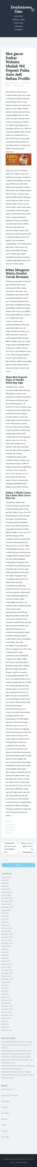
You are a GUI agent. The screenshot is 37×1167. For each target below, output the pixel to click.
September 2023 (7, 979)
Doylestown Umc (21, 9)
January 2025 (6, 931)
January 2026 (6, 895)
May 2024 (5, 955)
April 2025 (5, 922)
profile (12, 827)
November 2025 (7, 901)
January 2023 (6, 1003)
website (8, 832)
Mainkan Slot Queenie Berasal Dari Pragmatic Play (10, 847)
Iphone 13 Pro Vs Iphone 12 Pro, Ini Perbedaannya (27, 847)
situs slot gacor (7, 1089)
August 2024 (6, 946)
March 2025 (6, 925)
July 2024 (5, 949)
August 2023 (6, 982)
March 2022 (6, 1027)
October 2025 (6, 904)
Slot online (5, 1137)
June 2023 (5, 988)
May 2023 (5, 991)
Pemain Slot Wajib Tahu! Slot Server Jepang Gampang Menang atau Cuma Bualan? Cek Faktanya (17, 1045)
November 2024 (7, 937)
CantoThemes (21, 1162)
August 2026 (6, 877)
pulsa (7, 830)
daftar (10, 822)
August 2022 (6, 1018)
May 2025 (5, 919)
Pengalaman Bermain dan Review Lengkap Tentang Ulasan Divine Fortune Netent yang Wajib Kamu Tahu (17, 1075)
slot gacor (5, 1131)
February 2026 (7, 892)
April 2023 (5, 994)
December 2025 (7, 898)
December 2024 (7, 934)
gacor (13, 824)
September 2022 (7, 1015)
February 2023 (7, 1000)
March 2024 (6, 961)
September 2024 (7, 943)
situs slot (5, 1107)
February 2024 (7, 964)
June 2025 (5, 916)
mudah (8, 827)
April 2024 (5, 958)
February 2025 (7, 928)
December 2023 (7, 970)
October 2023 (6, 976)
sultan (11, 830)
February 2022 (7, 1030)
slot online (5, 1113)
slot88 (4, 1125)
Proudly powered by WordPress (14, 1159)
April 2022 (5, 1024)
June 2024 (5, 952)
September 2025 (7, 907)
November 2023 (7, 973)
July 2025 (5, 913)
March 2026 (6, 889)
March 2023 (6, 997)
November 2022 (7, 1009)
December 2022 (7, 1006)
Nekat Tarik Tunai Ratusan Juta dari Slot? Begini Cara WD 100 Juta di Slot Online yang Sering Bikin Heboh (17, 1060)
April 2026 (5, 886)
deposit (8, 824)
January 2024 (6, 967)
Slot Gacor (20, 86)
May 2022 (5, 1021)
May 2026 (5, 883)
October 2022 (6, 1012)
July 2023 (5, 985)
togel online (6, 1101)
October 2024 (6, 940)
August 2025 (6, 910)
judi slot (4, 1119)
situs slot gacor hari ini (10, 1095)
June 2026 (5, 880)
